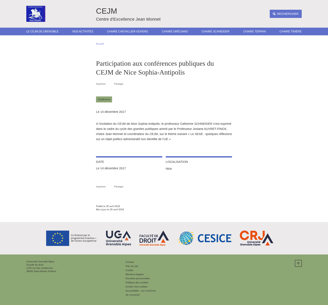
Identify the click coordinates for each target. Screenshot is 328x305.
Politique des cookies (137, 282)
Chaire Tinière (290, 31)
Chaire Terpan (254, 31)
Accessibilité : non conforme (141, 290)
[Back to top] (298, 263)
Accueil (100, 43)
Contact (130, 262)
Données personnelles (138, 278)
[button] (127, 83)
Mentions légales (135, 274)
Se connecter (133, 294)
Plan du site (132, 266)
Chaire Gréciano (175, 31)
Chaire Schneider (215, 31)
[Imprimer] (110, 83)
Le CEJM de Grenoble (42, 31)
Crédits (129, 270)
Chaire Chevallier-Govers (127, 31)
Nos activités (82, 31)
